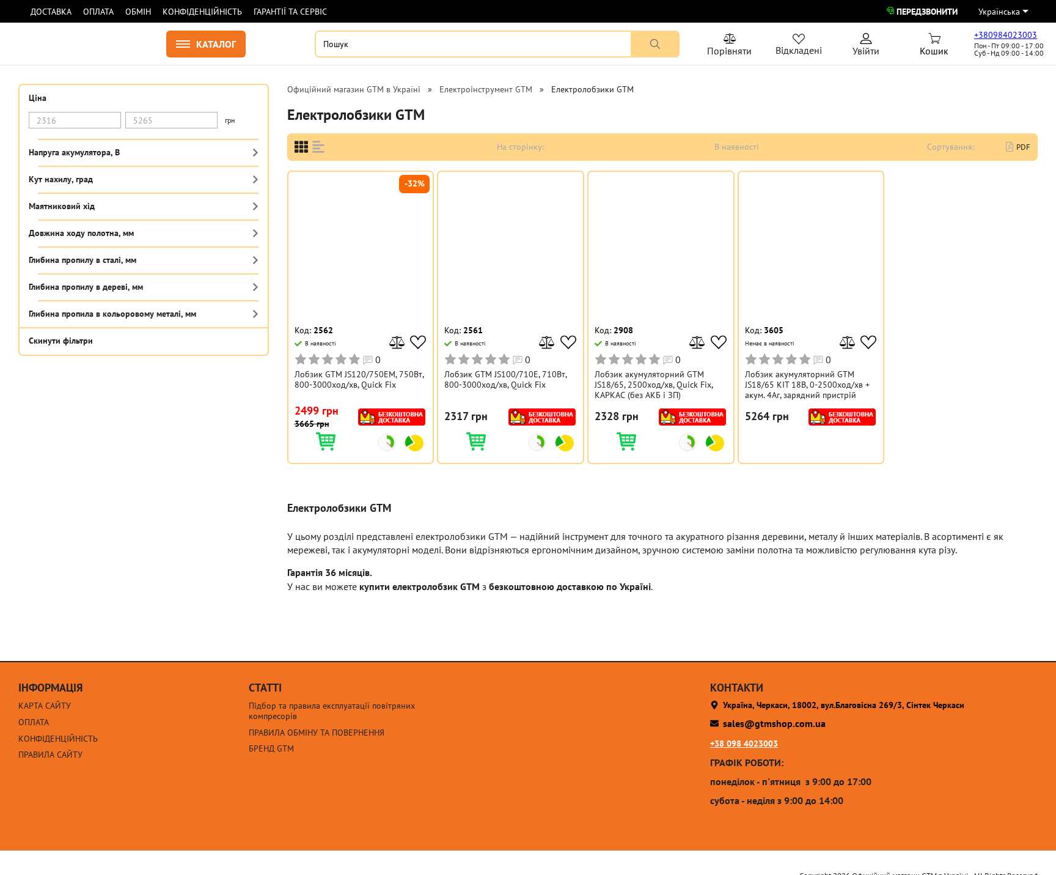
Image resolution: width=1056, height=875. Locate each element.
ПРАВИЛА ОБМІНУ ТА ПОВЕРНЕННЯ (316, 733)
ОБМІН (138, 11)
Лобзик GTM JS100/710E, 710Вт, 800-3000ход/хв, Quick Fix (505, 379)
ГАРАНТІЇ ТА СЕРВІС (290, 11)
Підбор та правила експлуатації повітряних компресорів (332, 711)
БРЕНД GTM (271, 749)
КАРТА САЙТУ (44, 706)
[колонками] (301, 147)
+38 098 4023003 (744, 743)
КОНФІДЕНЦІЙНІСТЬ (202, 11)
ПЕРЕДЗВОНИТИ (927, 11)
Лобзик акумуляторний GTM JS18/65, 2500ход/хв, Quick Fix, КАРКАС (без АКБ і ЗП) (654, 384)
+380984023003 (1005, 35)
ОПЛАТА (98, 11)
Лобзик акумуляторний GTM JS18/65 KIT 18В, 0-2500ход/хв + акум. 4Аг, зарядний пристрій (807, 384)
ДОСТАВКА (51, 11)
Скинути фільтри (61, 340)
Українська (999, 11)
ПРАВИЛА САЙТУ (50, 755)
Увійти (866, 46)
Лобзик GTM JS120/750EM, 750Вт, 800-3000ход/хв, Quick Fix (359, 379)
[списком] (318, 147)
